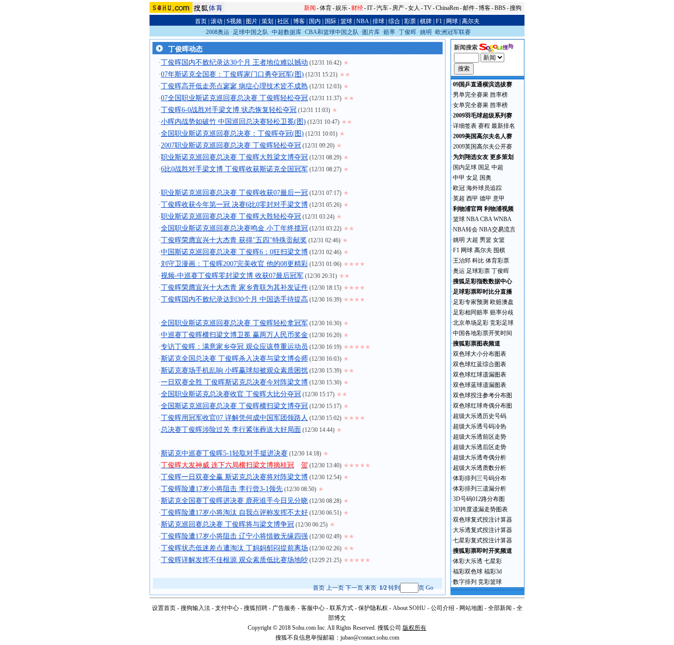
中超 (497, 167)
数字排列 (465, 581)
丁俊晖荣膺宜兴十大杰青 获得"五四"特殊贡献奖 (234, 240)
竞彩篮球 (490, 581)
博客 (484, 7)
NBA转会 (465, 229)
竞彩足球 (502, 322)
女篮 (499, 239)
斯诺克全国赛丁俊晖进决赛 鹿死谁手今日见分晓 (234, 500)
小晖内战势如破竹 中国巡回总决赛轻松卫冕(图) (233, 121)
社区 (283, 21)
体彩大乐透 (468, 561)
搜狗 (516, 7)
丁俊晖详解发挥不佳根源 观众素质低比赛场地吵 (234, 560)
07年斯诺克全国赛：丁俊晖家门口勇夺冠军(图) (232, 74)
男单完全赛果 (470, 94)
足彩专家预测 (470, 302)
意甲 (499, 198)
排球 (378, 21)
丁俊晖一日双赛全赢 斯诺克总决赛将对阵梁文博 (234, 477)
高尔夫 (471, 21)
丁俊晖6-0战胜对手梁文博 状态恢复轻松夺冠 (229, 110)
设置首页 (164, 608)
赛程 (484, 125)
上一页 (335, 587)
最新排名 (503, 125)
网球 (452, 21)
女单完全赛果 (470, 105)
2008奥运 (217, 32)
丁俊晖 (407, 32)
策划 (267, 21)
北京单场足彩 (470, 322)
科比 (478, 260)
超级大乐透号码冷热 (479, 426)
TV (428, 7)
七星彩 (493, 561)
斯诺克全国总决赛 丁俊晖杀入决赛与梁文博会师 (234, 358)
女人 (414, 7)
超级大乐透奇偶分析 (479, 457)
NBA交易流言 (497, 229)
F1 (439, 21)
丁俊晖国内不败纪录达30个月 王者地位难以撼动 (234, 62)
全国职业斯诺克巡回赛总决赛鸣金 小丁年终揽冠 (234, 228)
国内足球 (465, 167)
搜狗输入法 (195, 608)
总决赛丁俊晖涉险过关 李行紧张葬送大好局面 (231, 429)
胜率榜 (499, 94)
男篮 (485, 239)
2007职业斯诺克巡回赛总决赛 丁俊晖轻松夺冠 (231, 145)
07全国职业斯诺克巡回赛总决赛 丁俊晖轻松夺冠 (234, 98)
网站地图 (471, 608)
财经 (357, 7)
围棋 (499, 250)
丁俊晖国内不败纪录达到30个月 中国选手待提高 (234, 299)
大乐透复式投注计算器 (482, 530)
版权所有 (414, 627)
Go (429, 587)
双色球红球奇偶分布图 (482, 405)
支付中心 (227, 608)
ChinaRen (447, 7)
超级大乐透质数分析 (479, 467)
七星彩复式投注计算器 (482, 540)
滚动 (217, 21)
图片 (252, 21)
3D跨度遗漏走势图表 (480, 509)
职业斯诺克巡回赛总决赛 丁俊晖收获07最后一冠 (234, 192)
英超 (459, 198)
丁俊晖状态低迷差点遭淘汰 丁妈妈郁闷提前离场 (234, 548)
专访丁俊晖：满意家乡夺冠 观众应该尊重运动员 (234, 346)
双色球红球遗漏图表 (479, 374)
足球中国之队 (250, 32)
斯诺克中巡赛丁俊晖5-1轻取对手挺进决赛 (224, 453)
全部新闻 (500, 608)
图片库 (371, 32)
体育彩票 (497, 260)
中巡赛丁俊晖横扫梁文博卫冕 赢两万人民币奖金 (234, 335)
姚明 (426, 32)
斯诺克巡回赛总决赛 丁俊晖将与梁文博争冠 (227, 524)
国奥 (485, 177)
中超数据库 (286, 32)
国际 (331, 21)
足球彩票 (478, 270)
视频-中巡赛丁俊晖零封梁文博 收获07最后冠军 (232, 275)
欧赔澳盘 (502, 302)
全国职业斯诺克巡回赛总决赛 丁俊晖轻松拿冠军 (234, 323)
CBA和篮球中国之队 (332, 32)
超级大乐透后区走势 (479, 447)
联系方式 (341, 608)
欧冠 (459, 188)
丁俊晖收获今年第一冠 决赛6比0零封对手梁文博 (234, 204)
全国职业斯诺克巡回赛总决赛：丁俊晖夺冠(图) (232, 133)
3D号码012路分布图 (479, 498)
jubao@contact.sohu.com (369, 637)
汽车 (382, 7)
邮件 (469, 7)
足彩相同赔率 (470, 312)
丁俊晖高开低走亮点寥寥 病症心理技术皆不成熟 (234, 86)
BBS (500, 7)
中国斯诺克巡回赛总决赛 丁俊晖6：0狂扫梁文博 (234, 252)
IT (370, 7)
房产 (398, 7)
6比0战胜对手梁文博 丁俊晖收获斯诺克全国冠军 (234, 169)
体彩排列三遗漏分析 (479, 488)
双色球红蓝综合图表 (479, 364)
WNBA (502, 219)
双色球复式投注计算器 (482, 519)
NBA (362, 21)
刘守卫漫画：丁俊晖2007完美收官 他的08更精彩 (234, 263)
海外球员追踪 (484, 188)
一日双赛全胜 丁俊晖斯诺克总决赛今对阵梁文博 (234, 382)
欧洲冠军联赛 (453, 32)
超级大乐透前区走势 (479, 436)
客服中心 (313, 608)
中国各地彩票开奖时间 (482, 333)
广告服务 (284, 608)
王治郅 (462, 260)
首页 (201, 21)
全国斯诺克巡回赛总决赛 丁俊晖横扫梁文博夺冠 (234, 406)
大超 (472, 239)
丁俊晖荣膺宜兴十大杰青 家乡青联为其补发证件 (234, 287)
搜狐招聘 (255, 608)
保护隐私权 (373, 608)
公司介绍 (442, 608)
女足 (472, 177)
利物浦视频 (499, 208)
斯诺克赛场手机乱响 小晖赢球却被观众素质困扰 (234, 370)
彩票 (410, 21)
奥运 (459, 270)
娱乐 (341, 7)
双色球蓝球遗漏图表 (479, 384)
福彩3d (493, 571)
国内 (315, 21)
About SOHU (409, 608)
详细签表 (465, 125)
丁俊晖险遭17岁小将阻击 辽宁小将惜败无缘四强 (234, 536)
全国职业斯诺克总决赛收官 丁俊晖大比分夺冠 (231, 394)
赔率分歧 (502, 312)
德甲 (485, 198)
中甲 (459, 177)
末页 (370, 587)
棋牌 (426, 21)
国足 (484, 167)
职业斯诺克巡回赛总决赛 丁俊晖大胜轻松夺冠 (231, 216)
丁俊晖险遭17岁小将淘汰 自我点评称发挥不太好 (234, 512)
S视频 (234, 21)
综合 (394, 21)
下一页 (354, 587)
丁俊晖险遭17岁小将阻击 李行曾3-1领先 (222, 489)
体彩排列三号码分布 (479, 478)
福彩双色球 (468, 571)
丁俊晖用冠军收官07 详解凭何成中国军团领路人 (234, 417)
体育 (326, 7)
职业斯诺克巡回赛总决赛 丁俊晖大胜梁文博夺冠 (234, 157)
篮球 (346, 21)
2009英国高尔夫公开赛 (482, 146)
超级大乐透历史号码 (479, 416)
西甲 (472, 198)
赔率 (389, 32)
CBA (486, 219)
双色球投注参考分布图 (482, 395)
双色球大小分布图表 (479, 353)
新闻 (310, 7)
